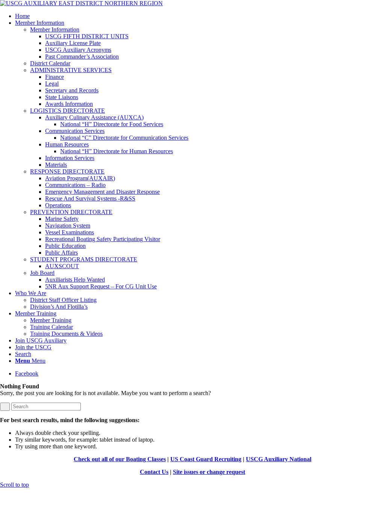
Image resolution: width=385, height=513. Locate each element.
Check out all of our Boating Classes (120, 459)
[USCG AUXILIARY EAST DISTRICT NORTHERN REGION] (81, 3)
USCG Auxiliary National (278, 459)
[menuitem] (200, 16)
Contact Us (154, 472)
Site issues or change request (209, 472)
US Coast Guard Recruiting (205, 459)
